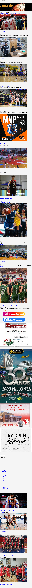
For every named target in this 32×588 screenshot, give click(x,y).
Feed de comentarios (5, 488)
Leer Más (1, 36)
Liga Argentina (4, 474)
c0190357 (2, 34)
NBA (2, 479)
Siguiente (10, 310)
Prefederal (3, 481)
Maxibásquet (3, 478)
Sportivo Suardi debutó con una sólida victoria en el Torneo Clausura (9, 147)
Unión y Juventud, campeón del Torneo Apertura (8, 263)
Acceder (3, 486)
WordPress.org (4, 489)
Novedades (3, 196)
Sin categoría (3, 31)
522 (8, 310)
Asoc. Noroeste (4, 58)
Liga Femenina (4, 477)
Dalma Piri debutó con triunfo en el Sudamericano (7, 202)
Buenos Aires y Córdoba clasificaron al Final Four (8, 533)
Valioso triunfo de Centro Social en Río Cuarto (8, 555)
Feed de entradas (4, 487)
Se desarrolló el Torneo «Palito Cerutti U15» (7, 584)
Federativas (3, 472)
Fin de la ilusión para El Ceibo (5, 84)
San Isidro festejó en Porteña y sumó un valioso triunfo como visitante (10, 13)
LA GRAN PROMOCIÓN (5, 473)
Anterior (1, 310)
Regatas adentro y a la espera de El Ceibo (7, 510)
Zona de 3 (8, 5)
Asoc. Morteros (4, 169)
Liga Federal (3, 83)
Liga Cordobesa (4, 304)
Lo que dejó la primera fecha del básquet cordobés (7, 267)
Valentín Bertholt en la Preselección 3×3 (5, 174)
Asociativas (3, 470)
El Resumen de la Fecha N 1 (4, 143)
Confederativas (4, 238)
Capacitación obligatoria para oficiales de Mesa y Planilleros (10, 60)
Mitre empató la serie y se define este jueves (8, 109)
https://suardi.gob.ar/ (16, 346)
